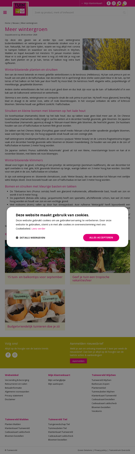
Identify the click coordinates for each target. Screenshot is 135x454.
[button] (30, 237)
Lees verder (38, 228)
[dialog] (67, 227)
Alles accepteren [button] (101, 237)
